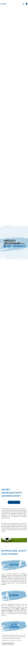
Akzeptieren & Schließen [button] (8, 643)
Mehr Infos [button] (19, 640)
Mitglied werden (14, 502)
